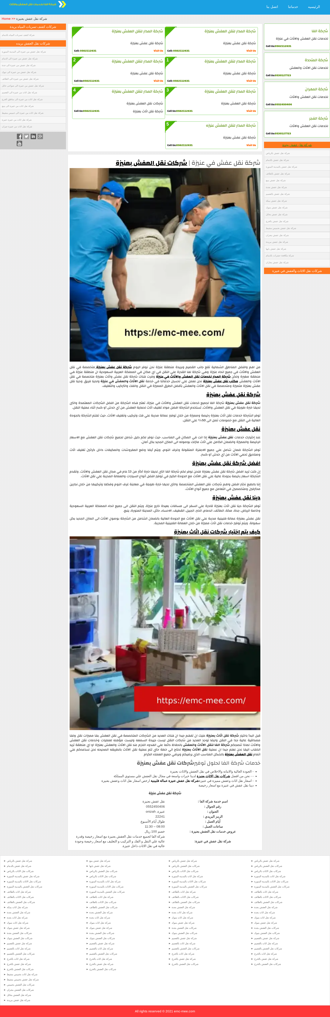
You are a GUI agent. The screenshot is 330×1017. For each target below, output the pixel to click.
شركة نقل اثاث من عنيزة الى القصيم (19, 92)
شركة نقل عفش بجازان (277, 262)
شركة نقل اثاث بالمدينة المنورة (105, 881)
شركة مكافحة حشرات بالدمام (280, 255)
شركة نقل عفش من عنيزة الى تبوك (19, 72)
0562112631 (283, 46)
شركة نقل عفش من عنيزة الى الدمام (20, 58)
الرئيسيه (314, 7)
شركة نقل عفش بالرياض (278, 153)
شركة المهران (316, 89)
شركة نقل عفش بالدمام (277, 160)
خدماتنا (293, 7)
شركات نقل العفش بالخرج (20, 969)
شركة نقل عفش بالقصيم (278, 194)
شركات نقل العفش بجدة (19, 933)
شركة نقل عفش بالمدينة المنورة (281, 166)
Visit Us (251, 51)
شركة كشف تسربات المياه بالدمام (18, 35)
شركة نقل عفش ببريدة (277, 242)
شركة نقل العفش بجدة (18, 912)
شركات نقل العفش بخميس (21, 984)
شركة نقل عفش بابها (276, 249)
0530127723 (283, 75)
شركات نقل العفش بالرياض (103, 871)
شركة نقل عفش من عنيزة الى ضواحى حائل (23, 85)
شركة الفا (320, 31)
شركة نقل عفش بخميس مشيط (281, 228)
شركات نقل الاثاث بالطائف (20, 897)
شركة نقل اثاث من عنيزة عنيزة (17, 120)
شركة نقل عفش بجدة (297, 145)
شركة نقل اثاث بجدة (17, 917)
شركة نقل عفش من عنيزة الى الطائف (20, 79)
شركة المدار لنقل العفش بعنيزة (230, 31)
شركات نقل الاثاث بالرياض (20, 871)
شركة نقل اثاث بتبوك (17, 922)
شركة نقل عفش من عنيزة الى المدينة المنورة (24, 51)
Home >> (9, 18)
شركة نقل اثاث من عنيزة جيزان (17, 126)
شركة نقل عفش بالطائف (278, 173)
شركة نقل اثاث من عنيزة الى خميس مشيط (22, 113)
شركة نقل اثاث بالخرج (18, 958)
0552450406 (283, 104)
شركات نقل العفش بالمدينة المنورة (24, 886)
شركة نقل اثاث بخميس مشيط (22, 974)
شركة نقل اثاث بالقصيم (19, 948)
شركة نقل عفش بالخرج (277, 221)
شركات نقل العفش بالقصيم (21, 953)
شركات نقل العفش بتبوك (19, 938)
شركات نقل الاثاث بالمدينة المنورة (24, 881)
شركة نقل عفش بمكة (276, 201)
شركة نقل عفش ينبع (276, 180)
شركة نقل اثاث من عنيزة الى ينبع (18, 106)
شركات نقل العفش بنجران (20, 989)
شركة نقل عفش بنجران (277, 235)
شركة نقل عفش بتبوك (277, 207)
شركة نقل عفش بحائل (277, 214)
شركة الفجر (318, 118)
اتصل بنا (272, 7)
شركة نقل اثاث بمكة (17, 907)
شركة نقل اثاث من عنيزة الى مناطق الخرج (22, 99)
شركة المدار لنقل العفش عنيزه (231, 125)
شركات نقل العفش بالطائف (21, 902)
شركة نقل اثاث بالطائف (19, 891)
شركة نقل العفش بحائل (19, 995)
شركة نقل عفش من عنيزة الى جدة (19, 65)
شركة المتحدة (316, 60)
